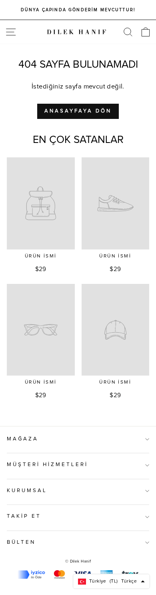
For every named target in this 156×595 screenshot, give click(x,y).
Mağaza (22, 439)
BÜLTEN (21, 542)
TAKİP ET (24, 516)
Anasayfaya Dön (78, 111)
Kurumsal (27, 490)
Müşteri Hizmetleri (47, 464)
